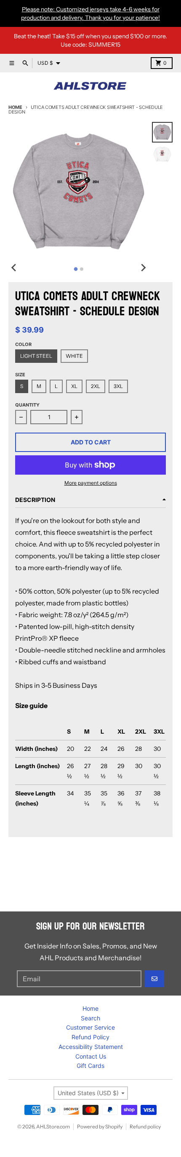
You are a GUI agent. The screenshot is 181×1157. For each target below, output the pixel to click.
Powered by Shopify (99, 1126)
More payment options (90, 483)
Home (15, 107)
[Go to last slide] (14, 268)
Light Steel (36, 356)
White (74, 356)
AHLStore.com (53, 1126)
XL (74, 386)
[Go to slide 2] (81, 269)
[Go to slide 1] (75, 269)
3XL (118, 386)
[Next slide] (143, 268)
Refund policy (145, 1126)
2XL (95, 386)
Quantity (27, 405)
